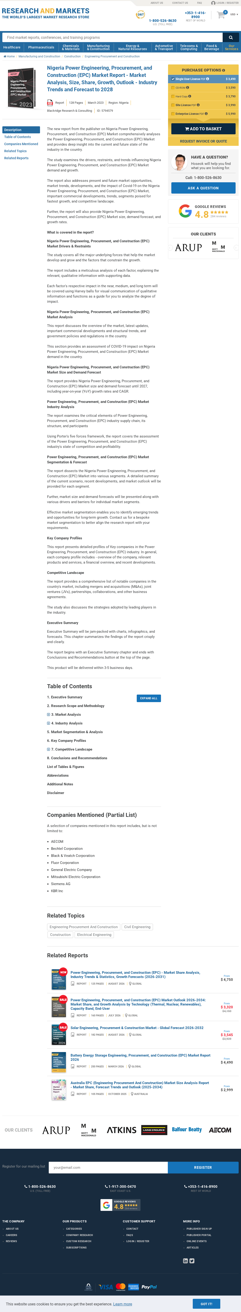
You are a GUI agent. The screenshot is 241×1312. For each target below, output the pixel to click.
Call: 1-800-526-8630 (203, 177)
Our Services (231, 47)
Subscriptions (76, 1247)
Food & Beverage (211, 47)
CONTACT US (180, 2)
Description (12, 130)
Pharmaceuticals (41, 47)
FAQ (199, 2)
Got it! (206, 1304)
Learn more (122, 1304)
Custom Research (78, 1241)
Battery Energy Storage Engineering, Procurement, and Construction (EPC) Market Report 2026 (140, 1057)
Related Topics (15, 151)
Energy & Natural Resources (132, 47)
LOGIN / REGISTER (228, 2)
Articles (193, 1247)
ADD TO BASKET (203, 128)
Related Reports (16, 158)
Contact (132, 1228)
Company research (79, 1235)
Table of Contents (17, 137)
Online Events (197, 1241)
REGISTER (203, 1167)
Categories (74, 1228)
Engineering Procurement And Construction (84, 927)
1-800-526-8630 (163, 21)
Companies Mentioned (21, 144)
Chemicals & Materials (71, 47)
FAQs (129, 1235)
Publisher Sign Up (199, 1228)
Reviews (11, 1241)
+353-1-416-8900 (195, 15)
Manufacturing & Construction (98, 47)
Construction (60, 935)
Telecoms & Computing (189, 47)
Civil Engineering (137, 927)
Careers (11, 1235)
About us (12, 1228)
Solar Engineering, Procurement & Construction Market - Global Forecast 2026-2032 (137, 1028)
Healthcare (11, 47)
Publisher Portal (199, 1235)
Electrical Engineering (94, 935)
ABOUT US (157, 2)
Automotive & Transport (164, 47)
